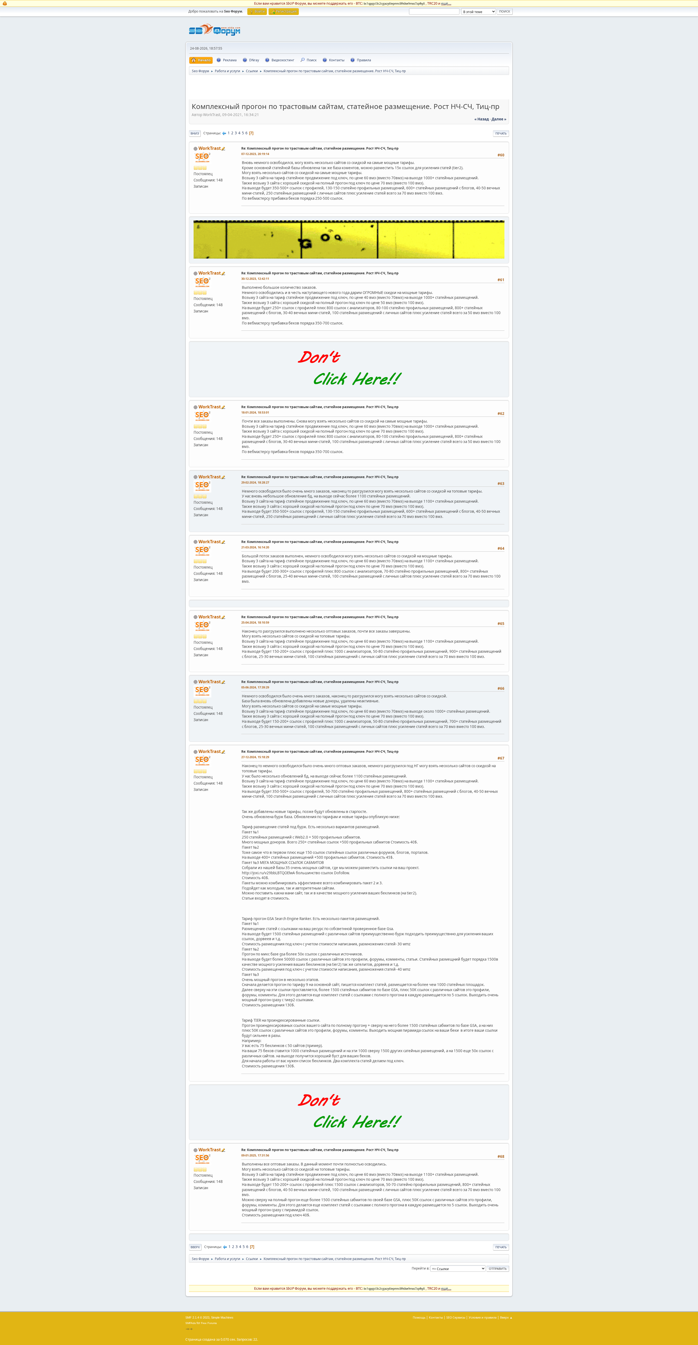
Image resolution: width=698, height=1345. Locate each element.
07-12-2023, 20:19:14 (255, 154)
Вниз (195, 133)
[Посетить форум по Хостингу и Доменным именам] (349, 390)
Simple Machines (222, 1317)
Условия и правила (483, 1317)
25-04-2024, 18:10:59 (255, 622)
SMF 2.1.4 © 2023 (197, 1317)
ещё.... (446, 3)
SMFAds (190, 1323)
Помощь (419, 1317)
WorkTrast (209, 148)
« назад (481, 119)
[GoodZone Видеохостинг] (349, 257)
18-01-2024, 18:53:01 (255, 412)
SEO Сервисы (455, 1317)
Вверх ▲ (506, 1317)
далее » (499, 119)
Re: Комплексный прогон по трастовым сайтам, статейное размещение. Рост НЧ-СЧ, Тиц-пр (320, 148)
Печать (501, 133)
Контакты (436, 1317)
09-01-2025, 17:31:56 (255, 1155)
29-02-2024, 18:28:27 (255, 482)
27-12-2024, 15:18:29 (255, 757)
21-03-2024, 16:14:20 (255, 547)
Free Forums (209, 1323)
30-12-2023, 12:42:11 (255, 279)
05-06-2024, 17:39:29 (255, 687)
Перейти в (420, 1268)
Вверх (195, 1247)
